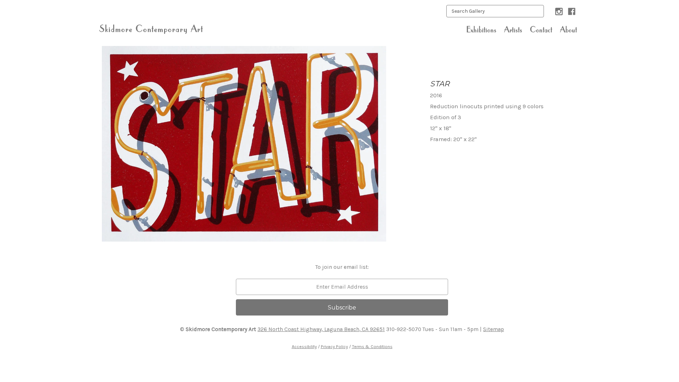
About (568, 29)
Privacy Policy (334, 346)
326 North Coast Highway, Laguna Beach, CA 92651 (321, 329)
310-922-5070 (403, 329)
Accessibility (304, 346)
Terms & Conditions (372, 346)
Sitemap (493, 329)
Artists (513, 29)
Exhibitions (481, 29)
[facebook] (571, 11)
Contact (541, 29)
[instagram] (559, 11)
